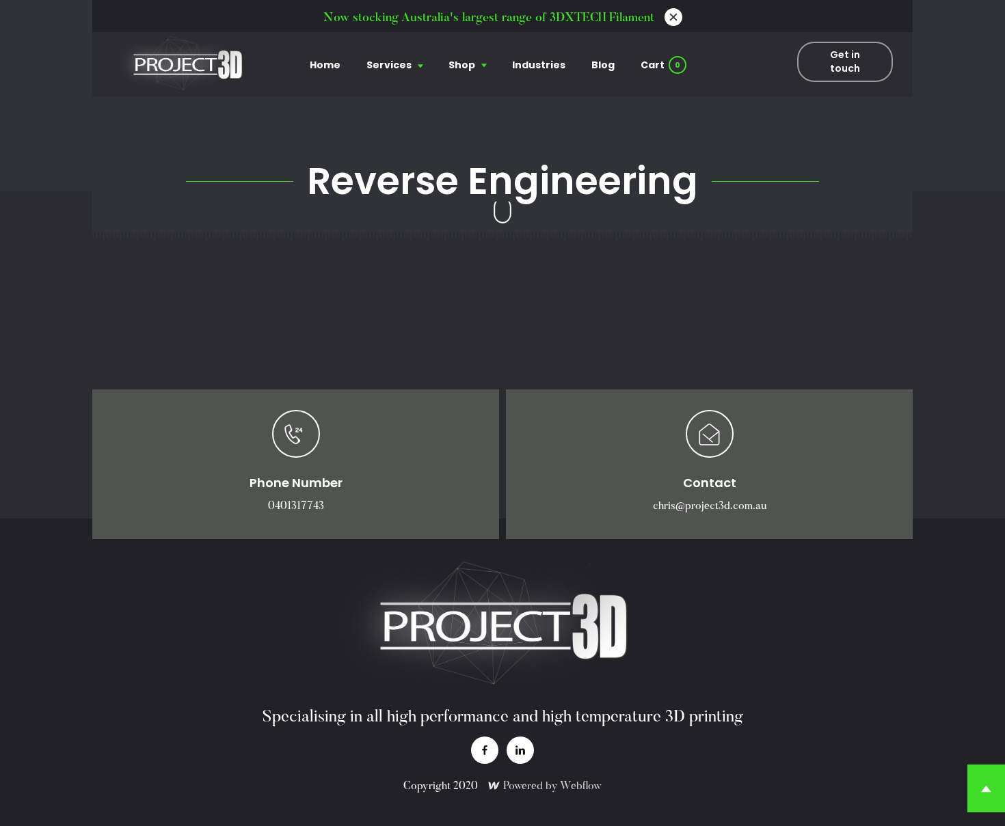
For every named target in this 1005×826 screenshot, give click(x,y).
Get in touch (845, 61)
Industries (538, 65)
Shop (461, 65)
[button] (394, 64)
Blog (603, 65)
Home (325, 65)
